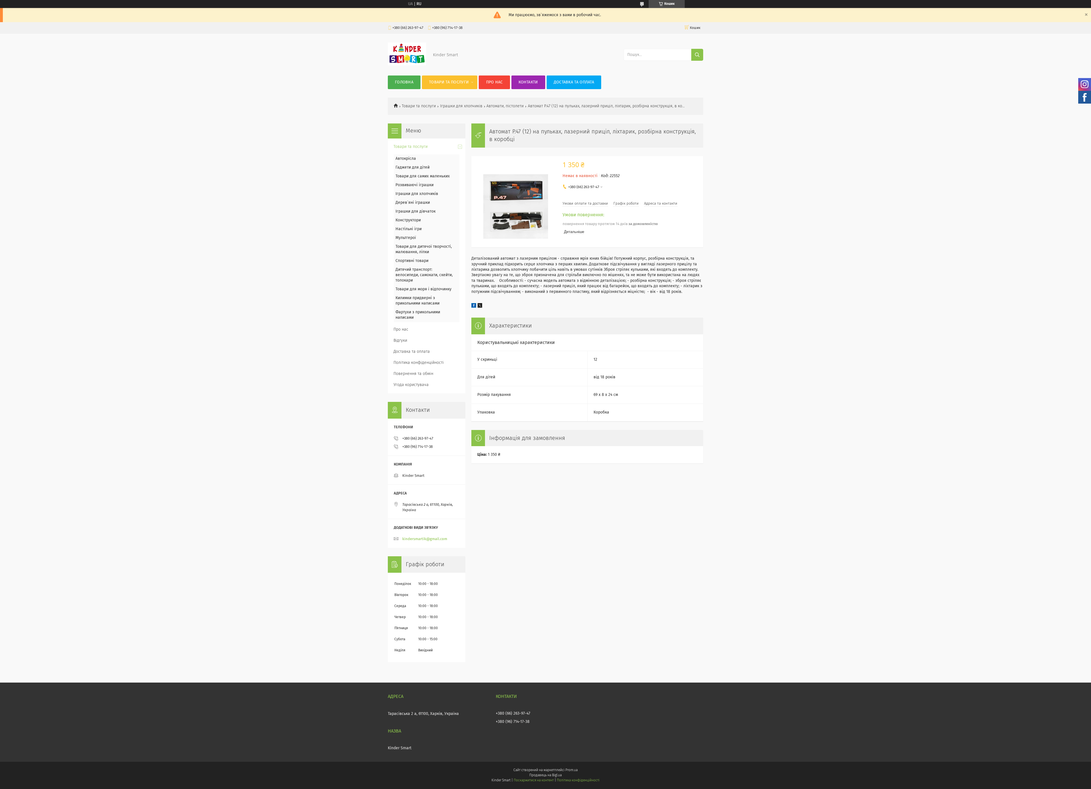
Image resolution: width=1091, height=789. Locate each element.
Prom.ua (571, 770)
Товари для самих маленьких (422, 176)
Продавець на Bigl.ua (545, 775)
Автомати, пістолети (505, 106)
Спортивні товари (411, 261)
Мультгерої (405, 238)
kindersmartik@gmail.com (424, 539)
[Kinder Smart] (407, 64)
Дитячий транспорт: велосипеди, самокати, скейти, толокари (424, 275)
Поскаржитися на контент (534, 780)
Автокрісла (405, 159)
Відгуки (400, 341)
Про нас (494, 82)
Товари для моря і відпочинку (423, 289)
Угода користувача (411, 385)
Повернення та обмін (413, 374)
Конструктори (408, 220)
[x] (480, 307)
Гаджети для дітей (412, 167)
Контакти (528, 82)
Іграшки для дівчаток (415, 211)
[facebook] (473, 307)
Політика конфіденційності (418, 363)
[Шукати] (697, 55)
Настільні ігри (408, 229)
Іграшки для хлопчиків (461, 106)
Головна (404, 82)
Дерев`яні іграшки (412, 203)
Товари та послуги (449, 82)
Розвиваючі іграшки (414, 185)
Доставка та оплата (574, 82)
